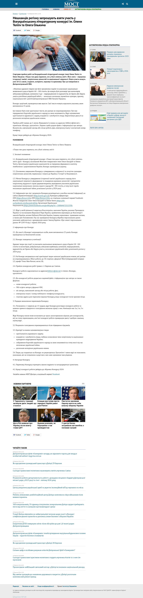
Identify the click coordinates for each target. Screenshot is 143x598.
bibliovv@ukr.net (54, 271)
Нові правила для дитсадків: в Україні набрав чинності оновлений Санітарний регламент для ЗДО (117, 116)
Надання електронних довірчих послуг (115, 87)
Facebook (56, 374)
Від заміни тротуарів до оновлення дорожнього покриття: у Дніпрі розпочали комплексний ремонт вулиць (44, 575)
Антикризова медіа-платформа (88, 9)
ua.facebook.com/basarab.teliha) (25, 203)
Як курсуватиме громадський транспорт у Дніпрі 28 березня (37, 543)
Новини (56, 9)
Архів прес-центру (96, 127)
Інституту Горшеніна (70, 586)
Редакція (16, 586)
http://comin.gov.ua (41, 195)
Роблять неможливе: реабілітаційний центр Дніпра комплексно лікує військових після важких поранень (48, 495)
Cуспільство (22, 14)
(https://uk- (61, 200)
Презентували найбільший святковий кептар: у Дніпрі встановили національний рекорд (49, 567)
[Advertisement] (105, 26)
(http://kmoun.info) (42, 198)
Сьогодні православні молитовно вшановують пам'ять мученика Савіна (42, 470)
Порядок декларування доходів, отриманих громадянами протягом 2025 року (118, 55)
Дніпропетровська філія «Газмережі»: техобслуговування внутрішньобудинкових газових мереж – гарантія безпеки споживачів (49, 534)
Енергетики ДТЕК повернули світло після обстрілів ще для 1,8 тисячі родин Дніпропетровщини (43, 524)
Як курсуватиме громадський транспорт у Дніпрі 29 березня (37, 463)
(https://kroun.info (23, 198)
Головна (45, 9)
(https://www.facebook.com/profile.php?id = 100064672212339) (47, 205)
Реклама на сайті (28, 586)
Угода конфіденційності (45, 586)
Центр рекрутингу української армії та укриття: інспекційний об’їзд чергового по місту (48, 487)
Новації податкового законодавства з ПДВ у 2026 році (117, 71)
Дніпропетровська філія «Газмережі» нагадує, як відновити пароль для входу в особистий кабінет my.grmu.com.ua (45, 454)
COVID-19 (67, 9)
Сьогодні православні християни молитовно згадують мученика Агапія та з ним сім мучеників (46, 558)
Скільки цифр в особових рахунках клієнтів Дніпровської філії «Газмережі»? (44, 550)
